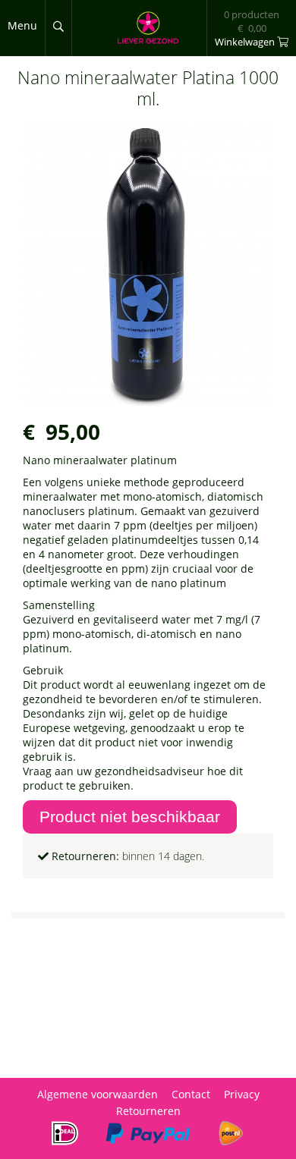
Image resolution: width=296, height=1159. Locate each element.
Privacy (242, 1094)
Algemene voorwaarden (97, 1094)
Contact (191, 1094)
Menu (22, 25)
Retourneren (148, 1111)
